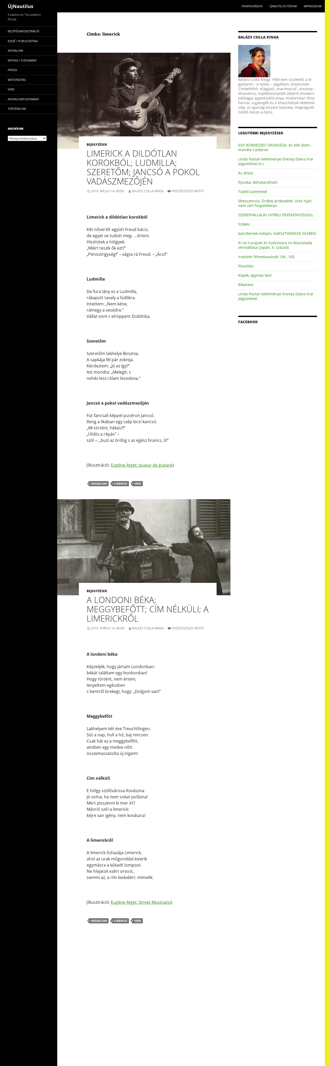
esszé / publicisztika (23, 41)
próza (12, 70)
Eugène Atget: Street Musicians (141, 902)
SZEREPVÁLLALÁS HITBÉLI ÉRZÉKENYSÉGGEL (275, 214)
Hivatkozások (252, 6)
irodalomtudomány (23, 99)
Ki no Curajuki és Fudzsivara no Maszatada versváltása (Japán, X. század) (275, 245)
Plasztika (245, 266)
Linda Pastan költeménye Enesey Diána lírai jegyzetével (275, 296)
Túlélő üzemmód (252, 191)
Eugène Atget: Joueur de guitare (141, 465)
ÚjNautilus (20, 6)
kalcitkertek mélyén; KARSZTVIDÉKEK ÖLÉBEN (277, 233)
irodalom (99, 483)
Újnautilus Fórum (283, 6)
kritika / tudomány (22, 60)
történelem (17, 109)
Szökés (244, 224)
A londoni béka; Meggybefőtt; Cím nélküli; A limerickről (148, 609)
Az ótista (245, 173)
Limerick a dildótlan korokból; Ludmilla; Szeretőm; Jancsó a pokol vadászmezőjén (143, 167)
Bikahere (245, 284)
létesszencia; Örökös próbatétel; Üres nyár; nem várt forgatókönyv (275, 203)
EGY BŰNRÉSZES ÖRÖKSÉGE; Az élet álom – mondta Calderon (275, 147)
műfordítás (17, 80)
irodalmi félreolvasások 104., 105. (266, 256)
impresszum (312, 6)
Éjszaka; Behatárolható (257, 182)
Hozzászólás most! (188, 191)
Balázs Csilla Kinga (148, 191)
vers (137, 483)
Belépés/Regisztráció (23, 31)
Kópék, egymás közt (255, 275)
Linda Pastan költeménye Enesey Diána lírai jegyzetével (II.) (275, 161)
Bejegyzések (97, 144)
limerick (120, 483)
